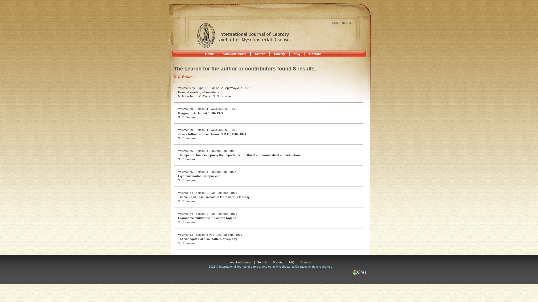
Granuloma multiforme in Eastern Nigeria (207, 218)
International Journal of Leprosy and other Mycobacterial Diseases (244, 35)
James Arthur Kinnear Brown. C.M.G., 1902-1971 (212, 134)
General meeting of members (198, 92)
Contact (315, 54)
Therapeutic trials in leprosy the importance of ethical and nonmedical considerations (240, 155)
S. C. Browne (186, 117)
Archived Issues (234, 54)
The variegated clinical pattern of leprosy (207, 239)
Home (209, 54)
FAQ (297, 54)
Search (260, 54)
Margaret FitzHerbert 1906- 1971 (200, 113)
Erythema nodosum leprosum (199, 176)
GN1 (359, 272)
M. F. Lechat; (187, 96)
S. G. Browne (222, 96)
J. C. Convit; (204, 96)
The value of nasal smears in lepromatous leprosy (214, 197)
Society (279, 54)
